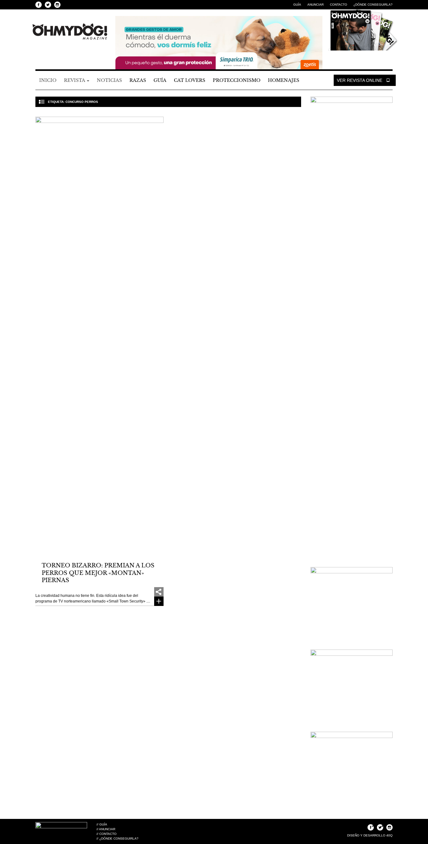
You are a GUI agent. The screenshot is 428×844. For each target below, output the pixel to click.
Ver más (159, 601)
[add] (159, 592)
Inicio (47, 80)
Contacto (338, 4)
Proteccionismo (236, 80)
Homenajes (283, 80)
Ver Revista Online (360, 80)
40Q (389, 835)
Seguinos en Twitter (48, 5)
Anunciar (315, 4)
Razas (137, 80)
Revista (75, 80)
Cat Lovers (189, 80)
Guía (297, 4)
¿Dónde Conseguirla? (373, 4)
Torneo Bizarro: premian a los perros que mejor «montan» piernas (98, 573)
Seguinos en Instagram (57, 5)
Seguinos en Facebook (38, 5)
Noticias (109, 80)
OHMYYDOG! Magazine (70, 31)
